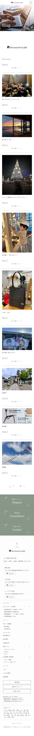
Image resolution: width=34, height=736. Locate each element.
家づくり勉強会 (7, 624)
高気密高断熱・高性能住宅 (11, 612)
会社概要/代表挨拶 (8, 657)
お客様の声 (6, 643)
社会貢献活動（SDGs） (10, 616)
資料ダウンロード (17, 687)
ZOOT (5, 654)
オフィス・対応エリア (10, 662)
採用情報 (5, 677)
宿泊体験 (6, 626)
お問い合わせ (17, 691)
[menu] (31, 2)
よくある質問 (6, 673)
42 (20, 486)
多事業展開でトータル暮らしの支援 (13, 614)
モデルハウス (6, 632)
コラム (5, 669)
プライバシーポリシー (17, 723)
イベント (5, 620)
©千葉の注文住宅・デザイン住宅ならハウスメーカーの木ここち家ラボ (17, 727)
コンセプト (6, 603)
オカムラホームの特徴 (9, 606)
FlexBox (6, 652)
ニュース (5, 666)
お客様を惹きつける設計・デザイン (13, 609)
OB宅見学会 (7, 629)
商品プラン (6, 646)
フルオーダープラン (9, 649)
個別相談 (17, 682)
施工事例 (5, 639)
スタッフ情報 (7, 660)
